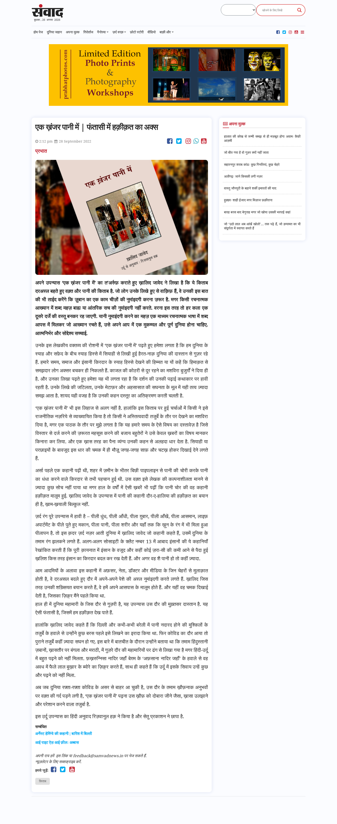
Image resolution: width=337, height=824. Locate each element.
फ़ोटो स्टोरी (137, 32)
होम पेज (38, 32)
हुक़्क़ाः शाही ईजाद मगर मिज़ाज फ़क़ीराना (248, 200)
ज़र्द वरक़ (117, 32)
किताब (42, 781)
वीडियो (152, 32)
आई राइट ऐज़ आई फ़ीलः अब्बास (57, 742)
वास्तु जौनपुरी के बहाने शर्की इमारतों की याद (250, 188)
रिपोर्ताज (88, 32)
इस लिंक (62, 755)
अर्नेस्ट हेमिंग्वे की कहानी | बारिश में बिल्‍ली (63, 733)
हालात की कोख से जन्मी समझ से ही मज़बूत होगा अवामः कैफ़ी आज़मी (262, 138)
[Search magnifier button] (299, 10)
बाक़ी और (165, 32)
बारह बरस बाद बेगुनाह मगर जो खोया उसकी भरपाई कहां (257, 212)
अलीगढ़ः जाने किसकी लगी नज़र (243, 176)
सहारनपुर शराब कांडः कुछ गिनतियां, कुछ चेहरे (252, 164)
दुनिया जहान (54, 32)
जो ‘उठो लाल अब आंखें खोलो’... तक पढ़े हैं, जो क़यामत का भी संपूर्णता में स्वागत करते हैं (262, 226)
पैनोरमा (101, 32)
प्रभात (41, 151)
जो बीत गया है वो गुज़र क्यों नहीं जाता (246, 152)
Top (325, 812)
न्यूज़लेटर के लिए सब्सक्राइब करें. (58, 761)
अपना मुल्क (72, 32)
